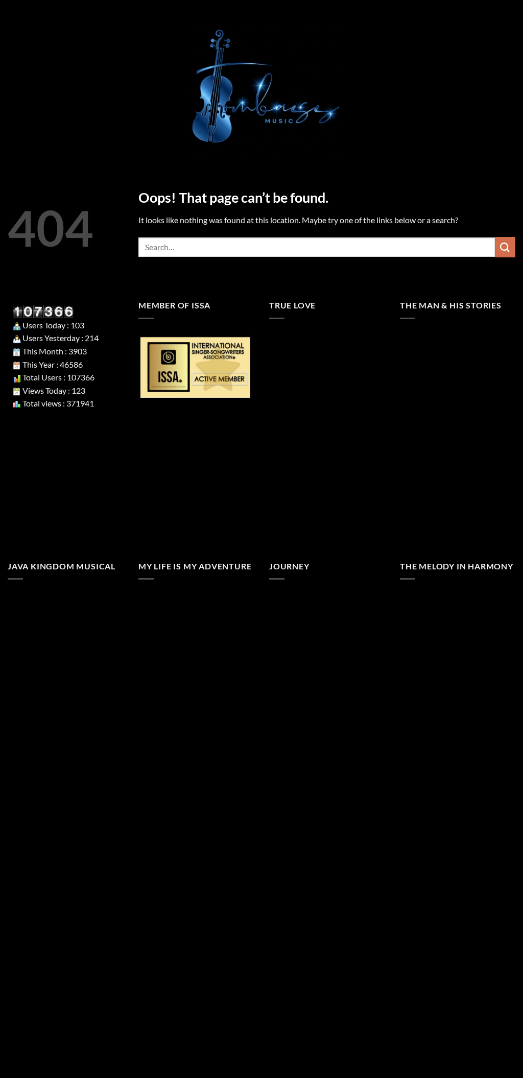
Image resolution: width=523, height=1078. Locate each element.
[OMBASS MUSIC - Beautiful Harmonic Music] (261, 86)
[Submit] (505, 247)
